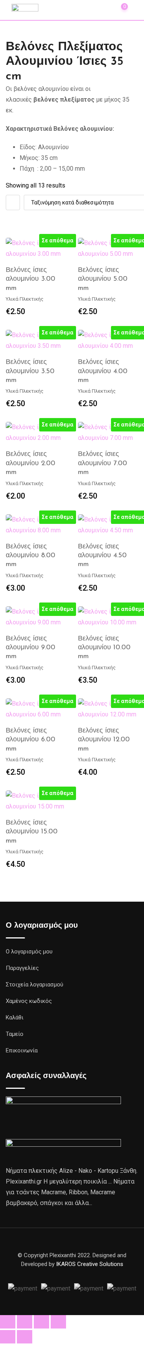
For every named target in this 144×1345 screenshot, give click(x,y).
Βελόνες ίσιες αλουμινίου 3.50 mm (30, 371)
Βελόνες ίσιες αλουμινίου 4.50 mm (102, 555)
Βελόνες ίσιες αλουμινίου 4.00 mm (102, 371)
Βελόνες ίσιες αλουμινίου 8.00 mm (30, 555)
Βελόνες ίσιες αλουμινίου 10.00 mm (104, 647)
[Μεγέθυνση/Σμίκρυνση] (7, 1322)
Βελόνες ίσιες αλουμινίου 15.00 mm (32, 832)
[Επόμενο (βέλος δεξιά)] (24, 1336)
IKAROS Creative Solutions (89, 1264)
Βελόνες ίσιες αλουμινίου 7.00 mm (102, 463)
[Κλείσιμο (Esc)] (58, 1322)
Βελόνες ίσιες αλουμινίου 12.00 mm (104, 740)
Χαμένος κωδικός (29, 1001)
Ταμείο (14, 1034)
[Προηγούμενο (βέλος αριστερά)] (7, 1336)
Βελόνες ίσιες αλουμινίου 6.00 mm (30, 740)
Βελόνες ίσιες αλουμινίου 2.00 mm (30, 463)
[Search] (86, 9)
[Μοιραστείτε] (41, 1322)
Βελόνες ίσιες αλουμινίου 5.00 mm (102, 279)
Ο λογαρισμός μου (29, 951)
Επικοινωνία (22, 1050)
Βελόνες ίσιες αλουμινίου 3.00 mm (30, 279)
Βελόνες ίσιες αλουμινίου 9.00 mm (30, 647)
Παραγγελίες (22, 968)
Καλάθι (14, 1017)
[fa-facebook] (72, 1273)
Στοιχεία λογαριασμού (34, 984)
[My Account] (103, 9)
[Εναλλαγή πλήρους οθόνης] (24, 1322)
